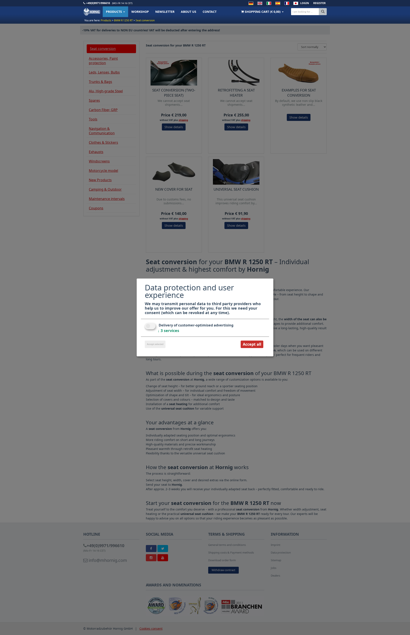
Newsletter (164, 12)
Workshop (140, 12)
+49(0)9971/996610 (98, 3)
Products (114, 12)
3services (168, 330)
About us (188, 12)
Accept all (252, 344)
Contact (210, 12)
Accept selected (155, 344)
